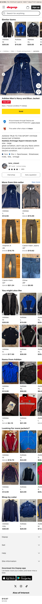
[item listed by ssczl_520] (10, 510)
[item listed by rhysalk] (28, 510)
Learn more (35, 123)
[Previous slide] (3, 74)
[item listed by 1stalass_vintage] (28, 473)
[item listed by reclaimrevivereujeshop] (10, 373)
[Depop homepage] (12, 7)
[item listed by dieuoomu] (10, 404)
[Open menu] (3, 7)
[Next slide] (38, 74)
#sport (22, 141)
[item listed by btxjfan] (28, 336)
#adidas (6, 141)
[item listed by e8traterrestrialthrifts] (10, 441)
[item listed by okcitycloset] (28, 441)
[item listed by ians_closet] (11, 196)
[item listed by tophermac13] (10, 304)
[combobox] (21, 13)
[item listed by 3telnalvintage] (10, 336)
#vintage (14, 141)
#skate (28, 141)
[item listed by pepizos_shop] (28, 373)
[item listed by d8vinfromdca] (28, 404)
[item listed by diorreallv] (10, 473)
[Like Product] (11, 24)
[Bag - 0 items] (27, 7)
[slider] (21, 74)
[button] (24, 169)
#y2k (34, 141)
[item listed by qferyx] (28, 304)
